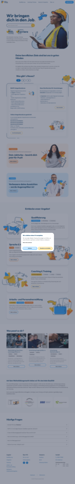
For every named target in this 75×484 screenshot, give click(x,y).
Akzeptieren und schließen (45, 248)
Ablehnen (30, 248)
